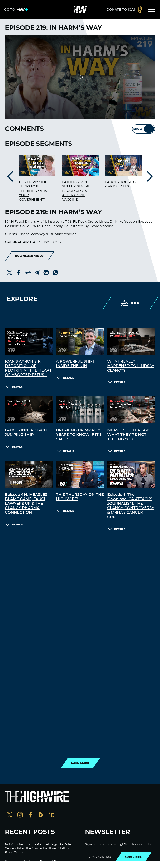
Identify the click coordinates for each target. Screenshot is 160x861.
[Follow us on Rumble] (41, 815)
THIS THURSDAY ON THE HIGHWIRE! (80, 497)
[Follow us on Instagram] (20, 815)
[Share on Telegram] (37, 272)
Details (17, 387)
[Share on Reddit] (46, 272)
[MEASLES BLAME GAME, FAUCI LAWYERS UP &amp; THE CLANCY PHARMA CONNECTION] (29, 474)
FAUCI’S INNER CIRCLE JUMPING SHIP (27, 433)
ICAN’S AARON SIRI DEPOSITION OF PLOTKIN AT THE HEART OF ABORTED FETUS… (28, 368)
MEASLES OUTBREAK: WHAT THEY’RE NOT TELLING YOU (128, 435)
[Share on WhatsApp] (55, 272)
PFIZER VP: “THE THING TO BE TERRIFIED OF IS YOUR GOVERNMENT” (33, 191)
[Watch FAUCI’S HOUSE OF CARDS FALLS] (123, 165)
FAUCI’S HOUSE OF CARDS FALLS (121, 184)
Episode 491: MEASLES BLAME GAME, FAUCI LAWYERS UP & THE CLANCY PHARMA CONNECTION (26, 504)
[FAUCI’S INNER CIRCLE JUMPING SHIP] (29, 409)
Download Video (29, 256)
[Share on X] (9, 272)
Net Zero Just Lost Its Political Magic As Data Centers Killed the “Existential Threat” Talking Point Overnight (38, 848)
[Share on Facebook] (18, 272)
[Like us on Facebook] (30, 815)
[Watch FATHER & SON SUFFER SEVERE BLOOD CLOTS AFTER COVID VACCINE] (80, 165)
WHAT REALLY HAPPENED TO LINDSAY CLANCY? (130, 366)
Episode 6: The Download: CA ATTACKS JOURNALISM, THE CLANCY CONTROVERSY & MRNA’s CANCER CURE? (130, 506)
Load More (80, 762)
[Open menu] (151, 9)
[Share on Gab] (27, 272)
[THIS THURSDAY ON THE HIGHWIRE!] (80, 474)
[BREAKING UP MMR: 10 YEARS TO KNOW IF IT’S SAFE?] (80, 409)
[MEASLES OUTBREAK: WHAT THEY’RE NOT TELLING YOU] (131, 409)
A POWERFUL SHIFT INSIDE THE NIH (75, 364)
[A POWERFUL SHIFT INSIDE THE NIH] (80, 341)
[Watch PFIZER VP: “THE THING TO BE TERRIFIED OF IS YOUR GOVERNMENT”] (37, 165)
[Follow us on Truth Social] (51, 815)
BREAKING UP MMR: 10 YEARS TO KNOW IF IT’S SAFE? (79, 435)
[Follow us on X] (10, 815)
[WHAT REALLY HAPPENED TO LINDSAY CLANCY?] (131, 341)
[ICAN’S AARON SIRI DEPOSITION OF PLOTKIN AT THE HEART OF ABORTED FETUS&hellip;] (29, 341)
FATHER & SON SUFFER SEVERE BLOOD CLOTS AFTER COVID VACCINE (76, 191)
